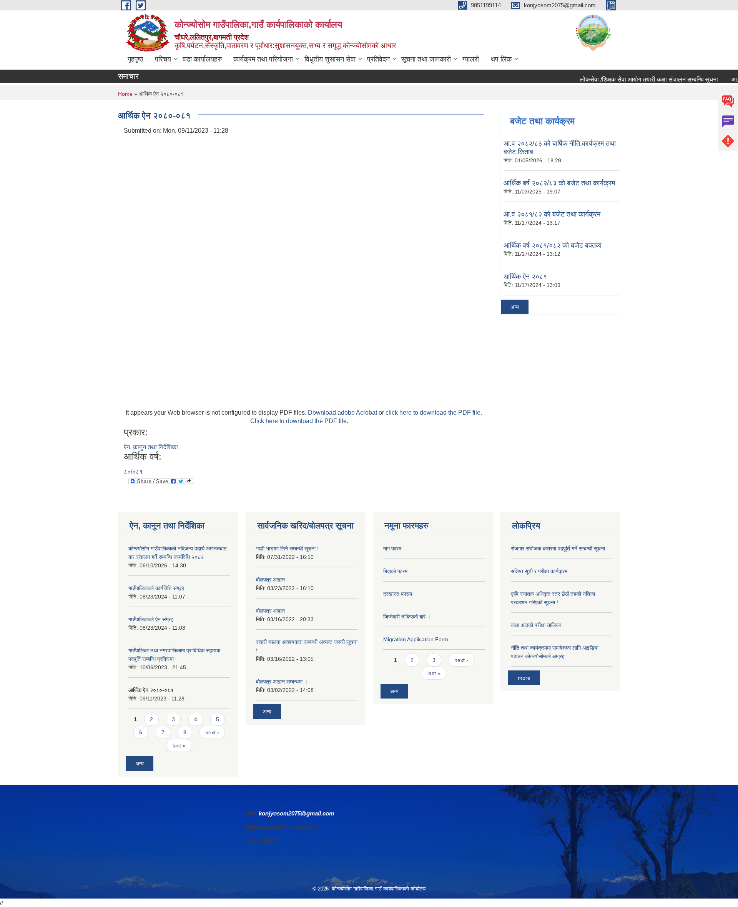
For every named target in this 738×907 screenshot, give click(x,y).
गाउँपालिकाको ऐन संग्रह (150, 619)
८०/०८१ (133, 472)
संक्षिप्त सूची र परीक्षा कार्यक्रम (539, 571)
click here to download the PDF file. (434, 412)
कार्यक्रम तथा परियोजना (263, 59)
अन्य (514, 307)
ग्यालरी (470, 59)
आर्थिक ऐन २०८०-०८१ (150, 690)
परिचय (163, 59)
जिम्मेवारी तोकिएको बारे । (406, 617)
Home (125, 94)
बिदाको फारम (395, 571)
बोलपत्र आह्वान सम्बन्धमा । (282, 682)
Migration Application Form (415, 639)
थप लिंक (501, 59)
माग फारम (392, 548)
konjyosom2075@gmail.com (296, 813)
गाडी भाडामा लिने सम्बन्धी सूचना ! (287, 548)
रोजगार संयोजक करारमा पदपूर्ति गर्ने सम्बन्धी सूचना (558, 548)
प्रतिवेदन (378, 59)
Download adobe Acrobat (343, 412)
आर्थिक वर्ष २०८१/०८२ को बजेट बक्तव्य (553, 245)
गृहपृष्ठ (135, 59)
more (524, 678)
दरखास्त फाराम (397, 594)
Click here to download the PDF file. (299, 421)
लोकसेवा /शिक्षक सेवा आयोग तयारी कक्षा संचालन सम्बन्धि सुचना (633, 79)
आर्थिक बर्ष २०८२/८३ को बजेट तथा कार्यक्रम (559, 183)
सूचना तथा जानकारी (426, 59)
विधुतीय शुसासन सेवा (330, 59)
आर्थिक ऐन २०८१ (525, 276)
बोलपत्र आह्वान (270, 580)
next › (212, 732)
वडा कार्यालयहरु (202, 59)
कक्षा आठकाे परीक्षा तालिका (536, 625)
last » (179, 745)
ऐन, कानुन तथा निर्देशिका (151, 447)
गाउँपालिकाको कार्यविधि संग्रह (156, 588)
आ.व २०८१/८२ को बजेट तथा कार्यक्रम (552, 214)
